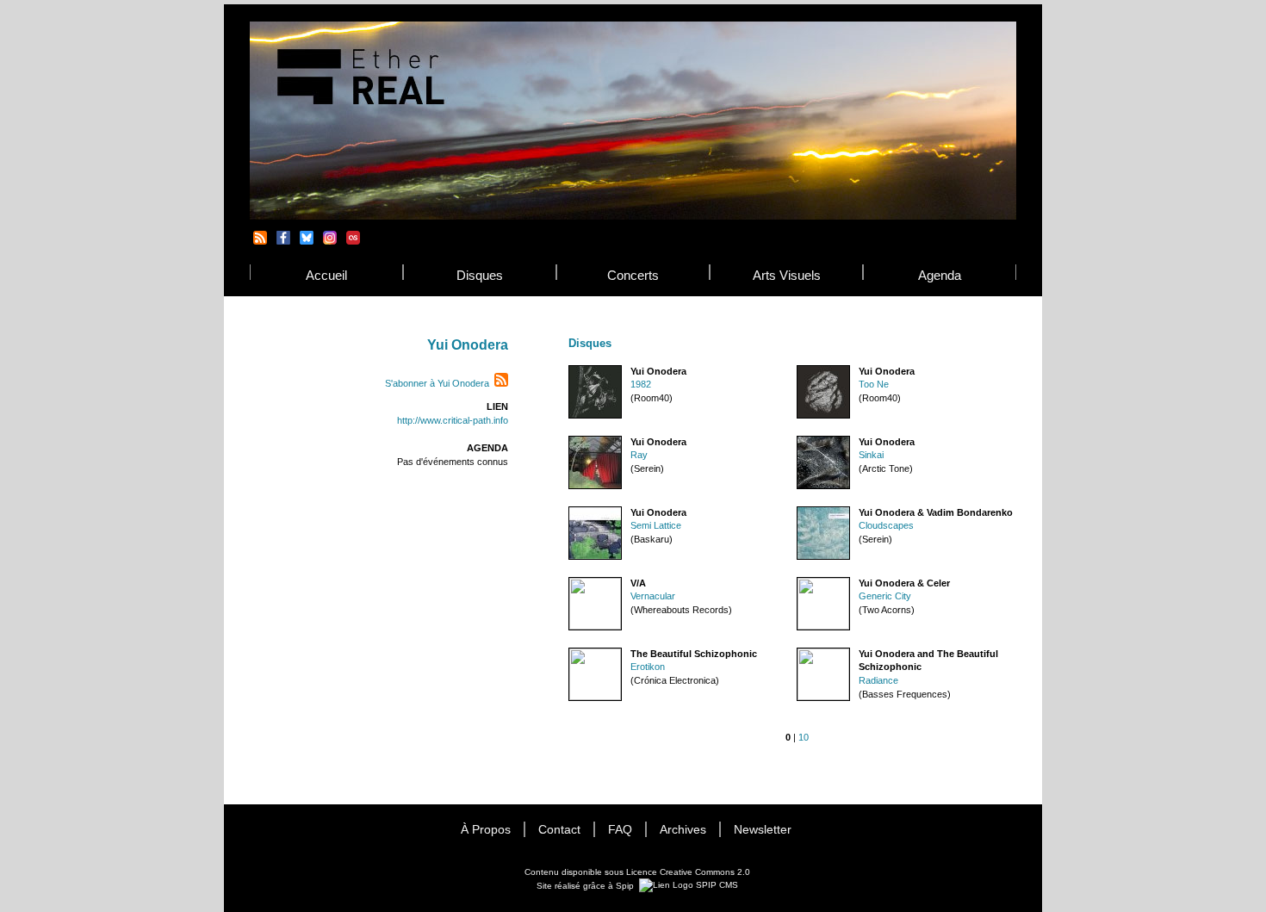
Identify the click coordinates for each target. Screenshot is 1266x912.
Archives (683, 829)
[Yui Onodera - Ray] (595, 486)
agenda (939, 275)
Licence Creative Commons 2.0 (688, 872)
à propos (486, 829)
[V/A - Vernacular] (595, 627)
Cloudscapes (886, 525)
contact (559, 829)
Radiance (878, 680)
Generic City (885, 596)
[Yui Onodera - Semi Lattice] (595, 556)
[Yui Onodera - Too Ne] (823, 415)
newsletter (762, 829)
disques (479, 275)
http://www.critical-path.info (452, 420)
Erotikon (647, 666)
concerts (633, 275)
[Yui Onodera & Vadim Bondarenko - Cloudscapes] (823, 556)
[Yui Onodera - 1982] (595, 415)
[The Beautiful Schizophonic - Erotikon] (595, 698)
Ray (639, 455)
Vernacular (652, 596)
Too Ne (874, 384)
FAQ (620, 829)
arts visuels (787, 275)
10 (803, 737)
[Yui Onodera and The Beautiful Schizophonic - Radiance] (823, 698)
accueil (326, 275)
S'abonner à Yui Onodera (437, 383)
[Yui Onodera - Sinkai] (823, 486)
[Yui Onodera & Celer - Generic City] (823, 627)
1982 (640, 384)
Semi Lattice (655, 525)
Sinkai (871, 455)
